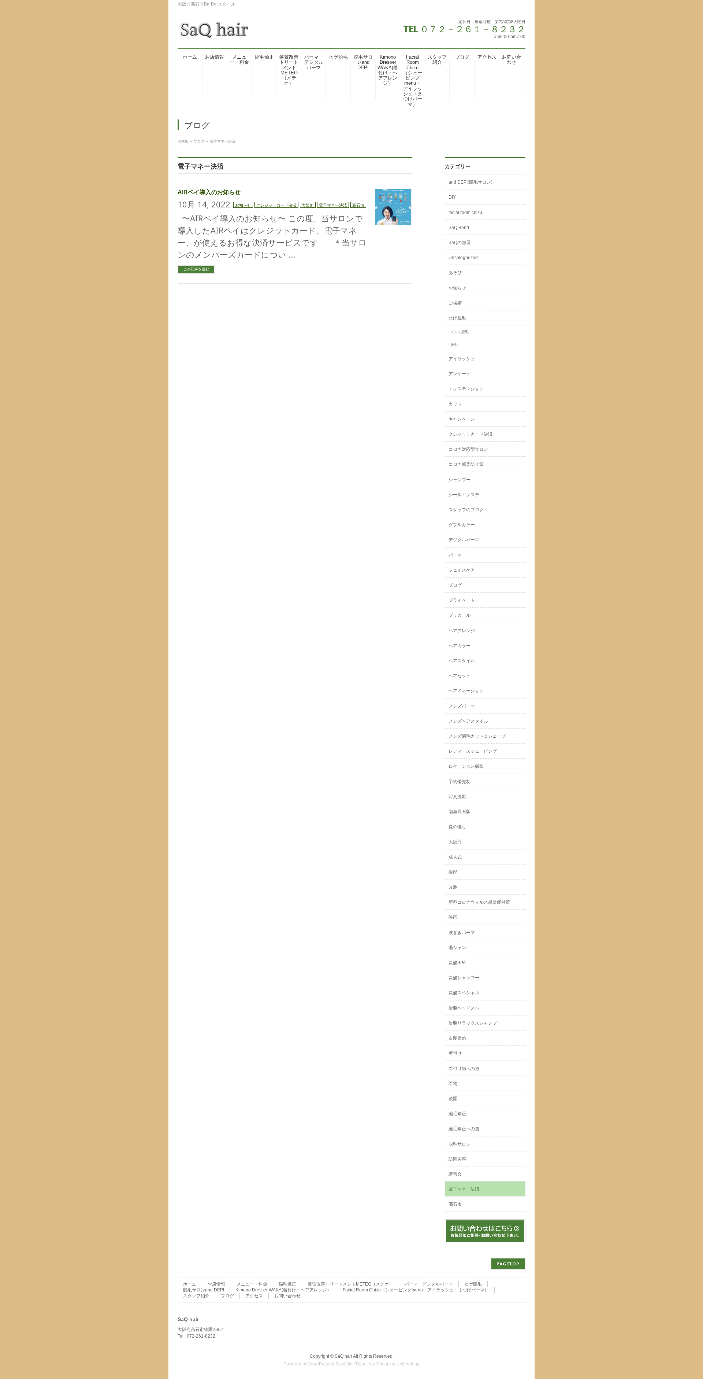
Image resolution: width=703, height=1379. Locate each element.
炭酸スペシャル (464, 992)
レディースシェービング (473, 751)
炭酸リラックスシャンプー (475, 1023)
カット (455, 404)
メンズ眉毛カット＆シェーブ (477, 736)
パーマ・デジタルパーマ (429, 1284)
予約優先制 (459, 781)
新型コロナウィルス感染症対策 (479, 902)
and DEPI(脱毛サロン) (470, 182)
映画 (453, 917)
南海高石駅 (459, 811)
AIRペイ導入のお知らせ (209, 192)
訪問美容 (457, 1159)
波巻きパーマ (462, 932)
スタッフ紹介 (196, 1295)
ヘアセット (459, 675)
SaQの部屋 (459, 242)
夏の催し (457, 826)
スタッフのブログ (466, 509)
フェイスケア (462, 570)
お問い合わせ (287, 1295)
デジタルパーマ (464, 539)
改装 (453, 887)
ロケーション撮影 (466, 766)
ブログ (455, 585)
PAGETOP (508, 1263)
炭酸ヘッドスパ (464, 1008)
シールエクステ (464, 494)
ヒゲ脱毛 (473, 1284)
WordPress (319, 1364)
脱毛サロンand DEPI (203, 1290)
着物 (453, 1083)
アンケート (459, 373)
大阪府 (308, 205)
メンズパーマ (462, 706)
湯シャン (457, 947)
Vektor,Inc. (386, 1364)
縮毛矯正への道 (464, 1128)
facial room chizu (465, 212)
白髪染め (457, 1038)
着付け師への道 (464, 1068)
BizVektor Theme (352, 1364)
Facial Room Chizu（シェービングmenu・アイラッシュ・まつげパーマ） (416, 1290)
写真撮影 (457, 796)
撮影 (453, 872)
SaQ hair (343, 1356)
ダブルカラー (462, 524)
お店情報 (216, 1284)
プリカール (459, 615)
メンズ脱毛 (459, 332)
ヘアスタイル (462, 660)
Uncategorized (463, 257)
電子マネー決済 (333, 205)
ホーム (189, 1284)
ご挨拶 (455, 303)
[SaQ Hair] (214, 33)
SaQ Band (459, 227)
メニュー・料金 (252, 1284)
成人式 (455, 857)
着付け (455, 1053)
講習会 (455, 1174)
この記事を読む (196, 269)
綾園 (453, 1098)
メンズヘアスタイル (468, 721)
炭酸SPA (457, 962)
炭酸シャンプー (464, 977)
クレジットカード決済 (276, 205)
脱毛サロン (459, 1144)
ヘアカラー (459, 645)
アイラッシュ (462, 358)
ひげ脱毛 (457, 318)
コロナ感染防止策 (466, 464)
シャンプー (459, 479)
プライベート (462, 600)
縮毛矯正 (457, 1113)
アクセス (254, 1295)
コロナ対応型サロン (468, 449)
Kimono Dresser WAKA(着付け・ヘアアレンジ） (283, 1290)
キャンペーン (462, 419)
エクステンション (466, 388)
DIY (452, 197)
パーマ (455, 555)
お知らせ (243, 205)
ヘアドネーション (466, 690)
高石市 (358, 205)
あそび (455, 272)
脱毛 (454, 345)
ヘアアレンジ (462, 630)
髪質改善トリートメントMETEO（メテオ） (350, 1284)
